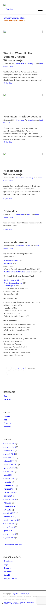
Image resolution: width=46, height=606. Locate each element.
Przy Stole (15, 594)
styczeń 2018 (9, 454)
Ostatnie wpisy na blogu (14, 18)
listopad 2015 (8, 517)
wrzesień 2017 (9, 468)
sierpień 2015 (9, 527)
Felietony (7, 423)
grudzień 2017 (9, 457)
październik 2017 (10, 464)
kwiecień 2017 (9, 485)
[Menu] (39, 9)
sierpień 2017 (9, 471)
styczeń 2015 (9, 538)
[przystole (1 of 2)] (23, 103)
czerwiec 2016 (9, 499)
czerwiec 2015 (9, 534)
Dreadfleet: (8, 264)
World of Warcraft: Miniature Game (17, 272)
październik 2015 (10, 520)
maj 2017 (7, 482)
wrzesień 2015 (9, 524)
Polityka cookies (10, 578)
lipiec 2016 (7, 496)
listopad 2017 (8, 461)
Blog (28, 214)
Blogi (5, 564)
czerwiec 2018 (9, 447)
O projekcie (8, 561)
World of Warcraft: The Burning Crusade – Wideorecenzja (18, 57)
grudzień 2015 (9, 513)
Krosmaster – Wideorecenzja (22, 116)
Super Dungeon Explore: (13, 283)
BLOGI (22, 21)
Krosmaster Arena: (15, 242)
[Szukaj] (33, 9)
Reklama (7, 568)
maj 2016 (7, 503)
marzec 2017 (8, 489)
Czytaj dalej (7, 83)
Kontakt (6, 416)
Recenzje (7, 427)
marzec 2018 (8, 450)
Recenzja (30, 63)
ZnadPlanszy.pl (11, 21)
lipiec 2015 (7, 531)
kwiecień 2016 (9, 506)
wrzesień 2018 (9, 444)
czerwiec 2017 (9, 478)
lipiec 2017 (7, 475)
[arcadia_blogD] (23, 160)
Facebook (7, 571)
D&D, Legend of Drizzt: (12, 280)
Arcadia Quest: (9, 286)
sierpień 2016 (9, 492)
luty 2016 (7, 510)
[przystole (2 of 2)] (23, 40)
